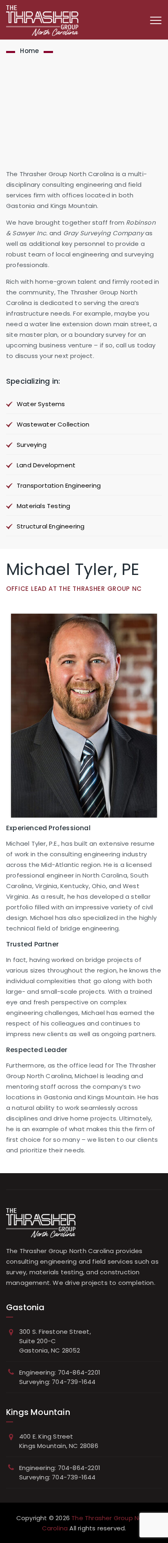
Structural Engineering (50, 526)
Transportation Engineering (59, 485)
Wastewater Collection (53, 424)
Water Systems (41, 404)
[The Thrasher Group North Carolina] (42, 20)
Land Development (46, 465)
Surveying (31, 444)
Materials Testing (43, 506)
